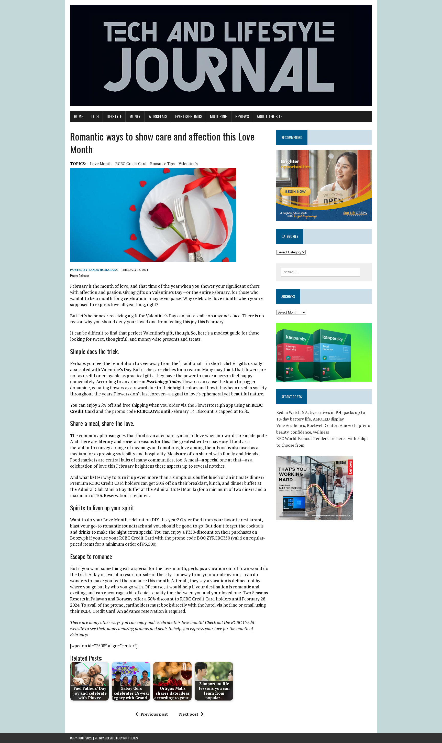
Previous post (154, 714)
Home (78, 116)
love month (101, 163)
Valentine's (188, 163)
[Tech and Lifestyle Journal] (221, 55)
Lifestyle (114, 116)
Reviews (242, 116)
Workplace (157, 116)
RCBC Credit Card (130, 163)
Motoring (218, 116)
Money (134, 116)
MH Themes (130, 738)
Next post (188, 714)
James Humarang (103, 270)
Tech (95, 116)
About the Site (269, 116)
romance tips (162, 163)
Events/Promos (188, 116)
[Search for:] (320, 272)
